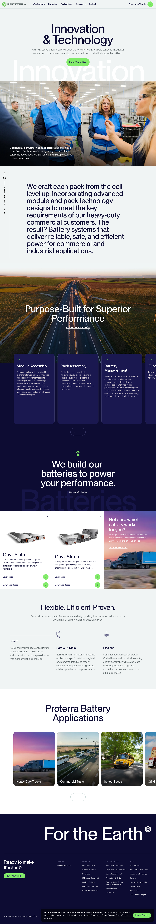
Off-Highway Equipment (90, 878)
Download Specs (10, 585)
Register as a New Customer (116, 870)
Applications (86, 861)
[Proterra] (14, 4)
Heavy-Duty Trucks (88, 865)
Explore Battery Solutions (78, 327)
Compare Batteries (78, 492)
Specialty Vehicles (88, 882)
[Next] (81, 432)
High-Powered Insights (138, 895)
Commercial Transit (89, 870)
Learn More (8, 577)
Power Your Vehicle (137, 4)
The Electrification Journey (139, 870)
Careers (133, 878)
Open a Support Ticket (114, 874)
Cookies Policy (121, 915)
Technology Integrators (90, 891)
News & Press (135, 886)
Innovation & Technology (138, 874)
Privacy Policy (107, 915)
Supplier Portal (111, 889)
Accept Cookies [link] (142, 915)
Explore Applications (118, 547)
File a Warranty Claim (113, 878)
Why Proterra (135, 865)
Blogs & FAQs (135, 891)
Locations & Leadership (138, 882)
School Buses (86, 874)
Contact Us (110, 893)
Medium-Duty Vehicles (90, 886)
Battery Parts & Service (114, 865)
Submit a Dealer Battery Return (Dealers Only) (114, 883)
